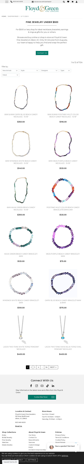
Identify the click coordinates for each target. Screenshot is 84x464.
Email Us (18, 426)
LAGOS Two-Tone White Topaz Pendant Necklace (21, 348)
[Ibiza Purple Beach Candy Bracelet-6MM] (63, 237)
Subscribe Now (40, 397)
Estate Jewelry (7, 445)
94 (46, 367)
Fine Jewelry (6, 440)
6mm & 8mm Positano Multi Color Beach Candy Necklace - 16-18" (63, 116)
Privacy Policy (60, 435)
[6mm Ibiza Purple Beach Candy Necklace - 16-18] (63, 144)
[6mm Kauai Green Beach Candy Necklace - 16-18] (21, 190)
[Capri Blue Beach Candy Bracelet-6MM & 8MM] (63, 283)
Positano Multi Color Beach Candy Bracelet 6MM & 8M (63, 208)
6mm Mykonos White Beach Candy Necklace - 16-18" (21, 162)
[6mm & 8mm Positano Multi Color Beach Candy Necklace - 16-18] (63, 97)
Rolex (4, 435)
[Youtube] (42, 385)
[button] (64, 2)
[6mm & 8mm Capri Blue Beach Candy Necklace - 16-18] (21, 97)
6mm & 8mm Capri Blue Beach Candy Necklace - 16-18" (21, 116)
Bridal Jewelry (7, 437)
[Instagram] (36, 385)
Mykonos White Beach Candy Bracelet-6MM (21, 301)
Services (32, 442)
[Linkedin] (53, 385)
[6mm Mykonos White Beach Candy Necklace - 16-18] (21, 144)
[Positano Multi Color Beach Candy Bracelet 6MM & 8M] (63, 190)
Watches (5, 442)
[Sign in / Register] (77, 2)
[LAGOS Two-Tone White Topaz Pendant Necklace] (21, 330)
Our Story (32, 435)
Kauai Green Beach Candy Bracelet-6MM (21, 255)
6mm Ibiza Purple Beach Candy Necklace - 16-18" (63, 162)
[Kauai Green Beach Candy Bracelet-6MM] (21, 237)
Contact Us (42, 53)
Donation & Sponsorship (37, 450)
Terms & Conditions (62, 437)
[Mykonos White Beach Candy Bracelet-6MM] (21, 283)
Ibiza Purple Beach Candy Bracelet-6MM (63, 255)
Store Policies (60, 442)
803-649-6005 (20, 422)
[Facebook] (31, 385)
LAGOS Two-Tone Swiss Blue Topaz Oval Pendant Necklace (63, 348)
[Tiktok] (47, 385)
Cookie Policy (60, 440)
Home (4, 16)
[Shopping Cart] (73, 2)
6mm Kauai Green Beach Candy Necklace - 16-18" (21, 208)
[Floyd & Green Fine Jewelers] (42, 9)
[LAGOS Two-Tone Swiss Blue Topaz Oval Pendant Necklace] (63, 330)
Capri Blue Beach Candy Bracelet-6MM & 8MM (63, 301)
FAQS (31, 447)
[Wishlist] (68, 1)
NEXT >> (53, 367)
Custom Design (34, 445)
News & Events (34, 440)
